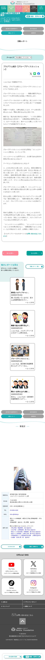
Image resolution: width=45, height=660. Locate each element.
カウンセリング (18, 7)
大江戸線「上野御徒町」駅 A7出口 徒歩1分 (23, 530)
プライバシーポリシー (31, 602)
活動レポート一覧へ (34, 266)
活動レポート (11, 33)
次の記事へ (34, 253)
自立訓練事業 (11, 7)
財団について (28, 606)
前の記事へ (10, 253)
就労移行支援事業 (3, 7)
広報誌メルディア (34, 7)
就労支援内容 (33, 28)
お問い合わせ (41, 7)
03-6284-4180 (13, 656)
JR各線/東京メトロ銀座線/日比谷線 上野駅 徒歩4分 (26, 535)
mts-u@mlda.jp (14, 514)
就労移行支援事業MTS (11, 28)
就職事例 (33, 33)
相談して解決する (33, 546)
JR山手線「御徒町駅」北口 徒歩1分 (21, 528)
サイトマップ (6, 606)
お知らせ (5, 602)
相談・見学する (32, 656)
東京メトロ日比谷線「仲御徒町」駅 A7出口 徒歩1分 (25, 531)
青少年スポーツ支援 (26, 8)
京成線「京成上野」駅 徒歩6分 (20, 537)
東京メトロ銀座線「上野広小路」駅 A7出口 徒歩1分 (25, 533)
